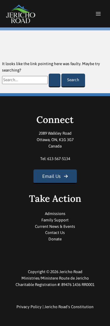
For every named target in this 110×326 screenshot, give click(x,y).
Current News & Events (55, 226)
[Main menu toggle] (98, 14)
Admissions (55, 213)
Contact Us (55, 232)
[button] (55, 176)
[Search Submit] (54, 80)
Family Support (55, 220)
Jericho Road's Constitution (69, 306)
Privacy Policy (29, 306)
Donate (55, 239)
